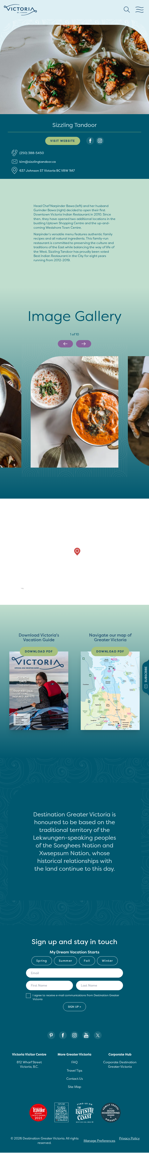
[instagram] (100, 141)
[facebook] (90, 141)
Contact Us (74, 1078)
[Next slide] (83, 343)
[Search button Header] (127, 9)
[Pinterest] (51, 1035)
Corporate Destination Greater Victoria (120, 1064)
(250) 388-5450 (31, 153)
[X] (98, 1035)
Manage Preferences (99, 1140)
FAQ (74, 1062)
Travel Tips (74, 1070)
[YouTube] (86, 1035)
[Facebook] (63, 1035)
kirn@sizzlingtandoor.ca (37, 161)
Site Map (74, 1087)
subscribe (146, 674)
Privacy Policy (129, 1138)
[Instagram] (74, 1035)
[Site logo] (20, 9)
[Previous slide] (65, 343)
